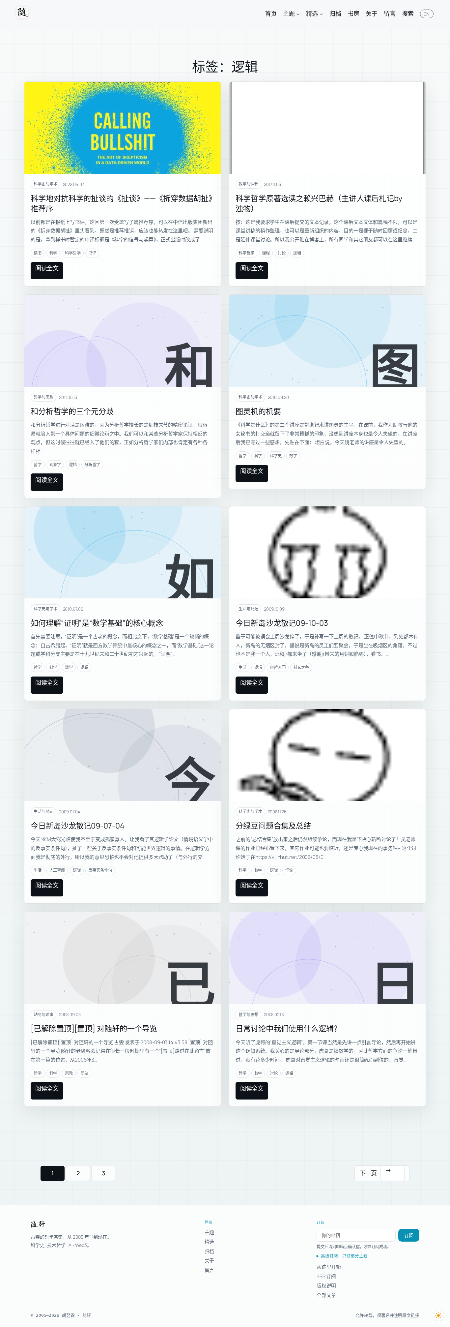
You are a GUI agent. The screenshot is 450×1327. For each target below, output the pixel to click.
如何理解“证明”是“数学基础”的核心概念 (97, 623)
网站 (84, 1073)
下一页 (375, 1171)
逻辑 (297, 253)
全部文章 (326, 1295)
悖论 (289, 870)
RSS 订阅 (326, 1276)
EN (427, 14)
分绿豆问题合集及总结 (273, 825)
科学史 (276, 456)
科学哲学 (73, 253)
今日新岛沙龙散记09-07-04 (77, 825)
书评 (92, 253)
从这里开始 (329, 1266)
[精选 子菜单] (321, 13)
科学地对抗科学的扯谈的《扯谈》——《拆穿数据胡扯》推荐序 (121, 203)
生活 (242, 667)
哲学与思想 (43, 397)
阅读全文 (47, 268)
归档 (209, 1251)
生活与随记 (248, 609)
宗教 (69, 1073)
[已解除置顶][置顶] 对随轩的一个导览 (94, 1028)
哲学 (38, 464)
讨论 (282, 253)
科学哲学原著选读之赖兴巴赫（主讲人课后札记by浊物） (319, 203)
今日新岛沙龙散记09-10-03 (282, 623)
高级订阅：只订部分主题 (344, 1256)
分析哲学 (92, 464)
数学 (293, 456)
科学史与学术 (45, 184)
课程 (266, 253)
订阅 (408, 1235)
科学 (53, 253)
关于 (209, 1260)
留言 (209, 1270)
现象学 (55, 464)
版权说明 (326, 1285)
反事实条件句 (100, 870)
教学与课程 (248, 184)
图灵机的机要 (258, 411)
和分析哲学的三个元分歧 (72, 411)
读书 (38, 253)
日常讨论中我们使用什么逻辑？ (288, 1028)
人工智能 (57, 870)
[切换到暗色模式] (438, 1315)
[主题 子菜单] (298, 13)
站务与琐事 (43, 1014)
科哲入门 (278, 667)
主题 (209, 1232)
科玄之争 (301, 667)
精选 (209, 1241)
